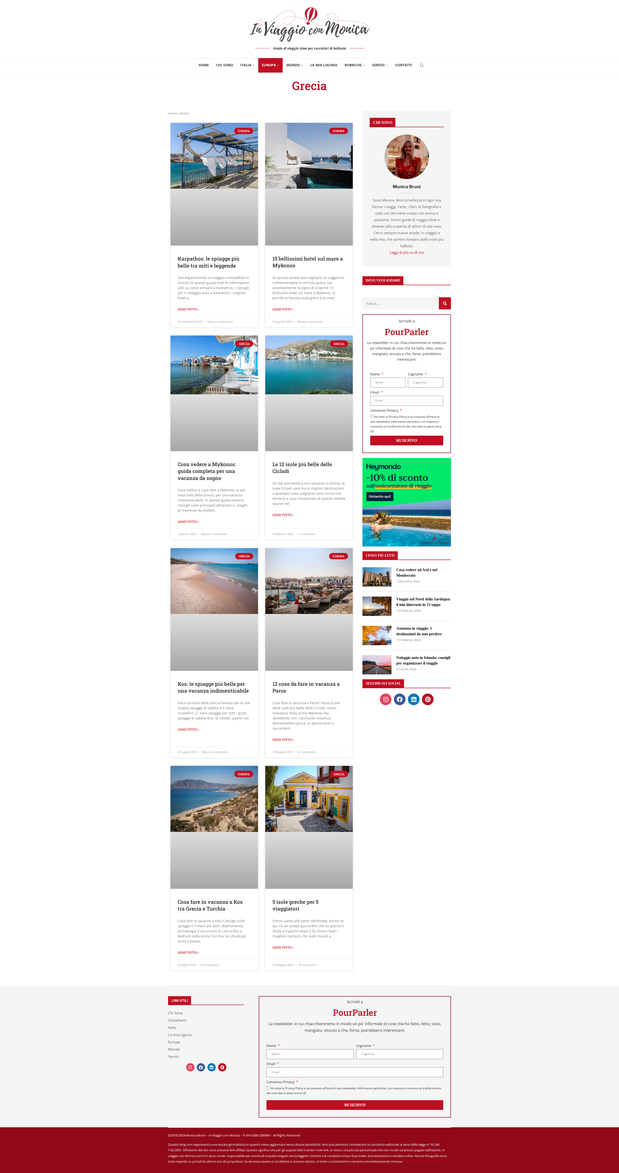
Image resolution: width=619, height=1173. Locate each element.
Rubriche (353, 65)
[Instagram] (385, 699)
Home (204, 65)
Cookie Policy (433, 1161)
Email (375, 392)
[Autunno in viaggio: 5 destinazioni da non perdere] (376, 635)
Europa (269, 65)
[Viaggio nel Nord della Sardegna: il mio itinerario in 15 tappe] (376, 606)
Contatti (403, 65)
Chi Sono (224, 65)
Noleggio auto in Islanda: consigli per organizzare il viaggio (423, 660)
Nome (375, 374)
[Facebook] (399, 699)
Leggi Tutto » (188, 309)
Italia (245, 65)
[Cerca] (445, 303)
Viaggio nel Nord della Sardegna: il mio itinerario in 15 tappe (423, 601)
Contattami (177, 1020)
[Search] (421, 65)
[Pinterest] (428, 699)
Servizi (378, 65)
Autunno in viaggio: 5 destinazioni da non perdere (419, 631)
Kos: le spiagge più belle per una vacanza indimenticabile (213, 687)
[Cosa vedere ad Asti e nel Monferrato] (376, 577)
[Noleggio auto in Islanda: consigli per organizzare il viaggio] (376, 664)
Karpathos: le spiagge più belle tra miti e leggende (208, 262)
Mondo (293, 65)
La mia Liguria (323, 65)
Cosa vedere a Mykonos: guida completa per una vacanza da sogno (207, 471)
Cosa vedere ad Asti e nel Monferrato (416, 572)
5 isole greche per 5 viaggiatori (295, 905)
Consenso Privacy (384, 410)
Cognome (416, 374)
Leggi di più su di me (407, 252)
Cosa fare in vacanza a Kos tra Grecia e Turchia (210, 905)
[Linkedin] (414, 699)
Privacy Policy (413, 1161)
